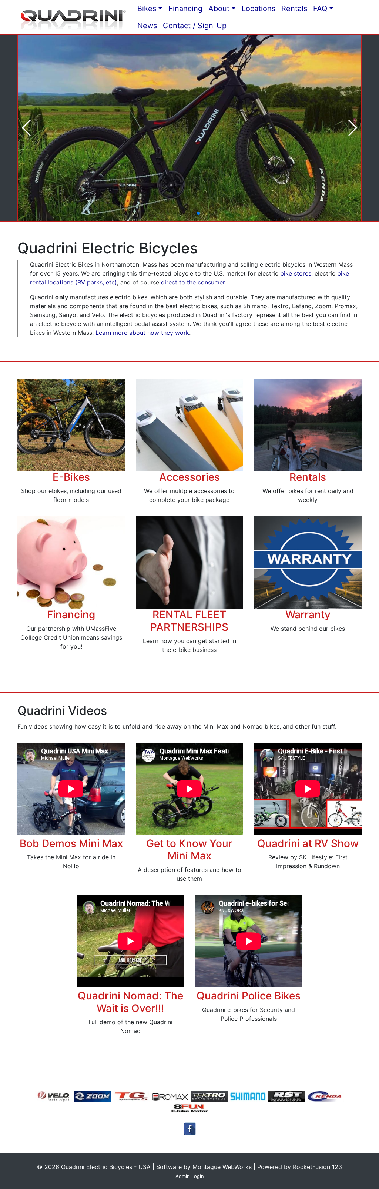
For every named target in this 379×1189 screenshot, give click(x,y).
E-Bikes (71, 477)
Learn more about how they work (142, 332)
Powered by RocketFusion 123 (299, 1166)
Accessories (189, 477)
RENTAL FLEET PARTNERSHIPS (189, 620)
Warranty (308, 614)
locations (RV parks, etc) (81, 282)
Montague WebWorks (222, 1166)
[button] (174, 213)
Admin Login (189, 1176)
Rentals (307, 477)
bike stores (295, 273)
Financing (71, 614)
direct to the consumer (193, 282)
